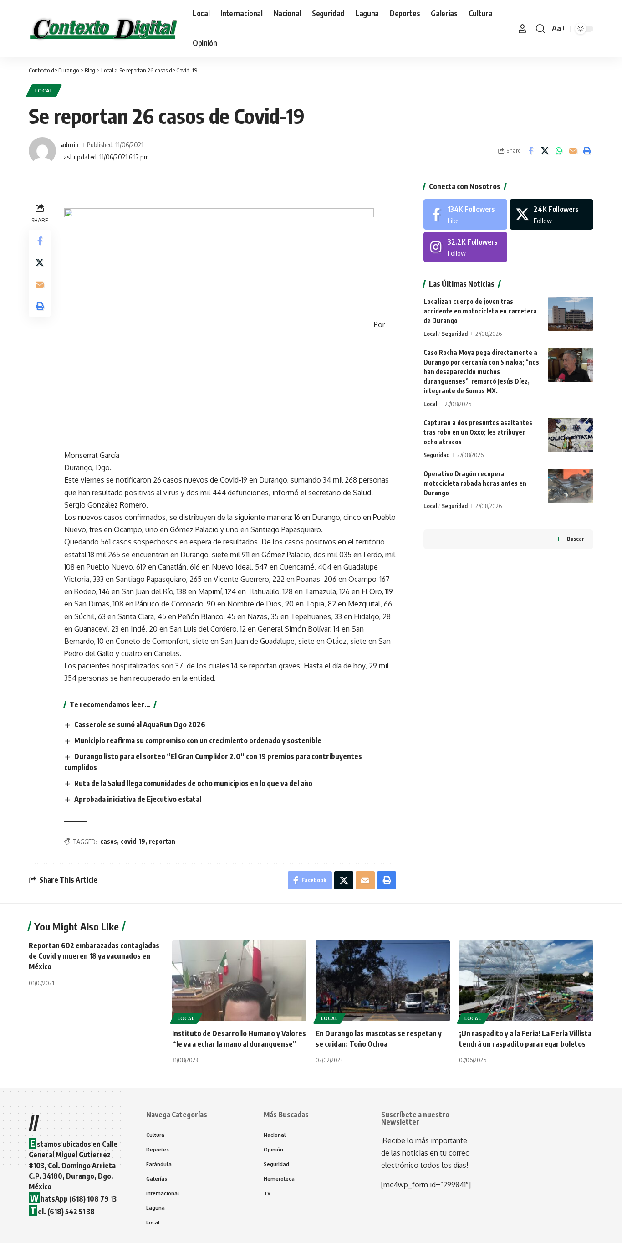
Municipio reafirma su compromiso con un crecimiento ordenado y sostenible (197, 740)
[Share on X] (544, 151)
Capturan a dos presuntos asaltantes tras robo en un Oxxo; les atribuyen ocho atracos (477, 432)
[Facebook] (465, 214)
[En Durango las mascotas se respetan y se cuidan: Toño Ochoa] (383, 980)
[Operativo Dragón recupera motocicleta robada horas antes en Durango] (570, 486)
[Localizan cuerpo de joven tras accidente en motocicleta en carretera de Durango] (570, 314)
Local (44, 90)
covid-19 (133, 841)
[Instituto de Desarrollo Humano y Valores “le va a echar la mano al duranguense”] (239, 980)
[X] (551, 214)
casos (108, 841)
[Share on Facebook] (530, 151)
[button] (522, 28)
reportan (162, 841)
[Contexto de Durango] (103, 28)
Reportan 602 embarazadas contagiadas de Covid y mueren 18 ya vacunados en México (94, 956)
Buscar (575, 538)
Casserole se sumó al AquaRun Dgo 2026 (139, 724)
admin (70, 144)
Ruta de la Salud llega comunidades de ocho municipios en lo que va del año (193, 783)
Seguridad (455, 333)
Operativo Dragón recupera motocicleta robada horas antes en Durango (474, 483)
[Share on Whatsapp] (558, 151)
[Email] (572, 151)
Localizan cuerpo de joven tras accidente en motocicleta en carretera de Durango (480, 311)
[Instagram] (465, 247)
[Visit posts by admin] (42, 150)
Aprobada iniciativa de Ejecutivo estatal (137, 799)
